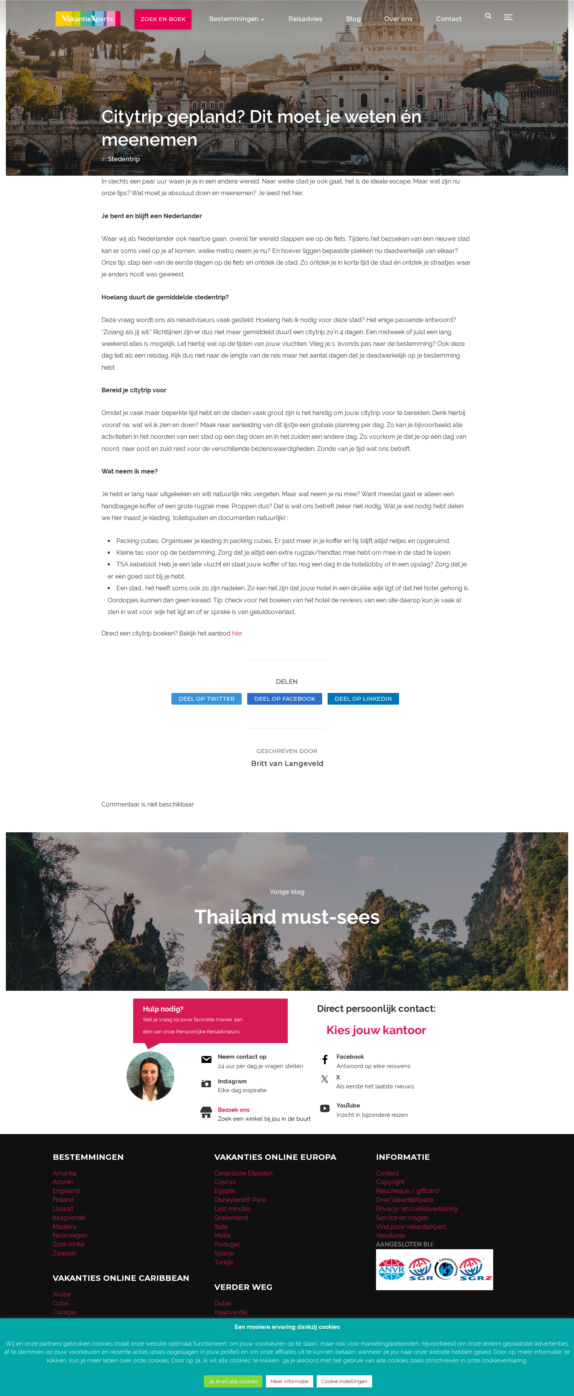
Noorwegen (70, 1235)
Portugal (226, 1244)
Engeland (66, 1191)
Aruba (62, 1294)
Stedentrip (124, 159)
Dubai (222, 1303)
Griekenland (231, 1218)
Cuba (60, 1303)
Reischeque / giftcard (407, 1191)
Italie (221, 1226)
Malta (222, 1235)
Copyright (390, 1182)
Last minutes (232, 1209)
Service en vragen (402, 1218)
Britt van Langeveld (287, 763)
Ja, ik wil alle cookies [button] (233, 1381)
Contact (449, 19)
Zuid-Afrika (69, 1244)
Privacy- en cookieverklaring (417, 1209)
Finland (63, 1200)
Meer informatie (289, 1381)
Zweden (64, 1253)
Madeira (64, 1226)
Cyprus (224, 1182)
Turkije (223, 1262)
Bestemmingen (233, 19)
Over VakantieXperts (405, 1200)
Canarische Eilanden (243, 1173)
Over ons (398, 19)
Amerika (65, 1173)
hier (237, 633)
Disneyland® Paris (240, 1200)
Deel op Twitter (206, 698)
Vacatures (390, 1235)
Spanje (224, 1253)
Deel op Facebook (284, 698)
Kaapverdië (69, 1218)
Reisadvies (305, 19)
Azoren (63, 1182)
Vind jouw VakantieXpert (411, 1226)
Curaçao (65, 1312)
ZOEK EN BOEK (163, 19)
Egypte (224, 1191)
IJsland (63, 1209)
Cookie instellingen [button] (344, 1381)
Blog (353, 19)
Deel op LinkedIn (363, 698)
